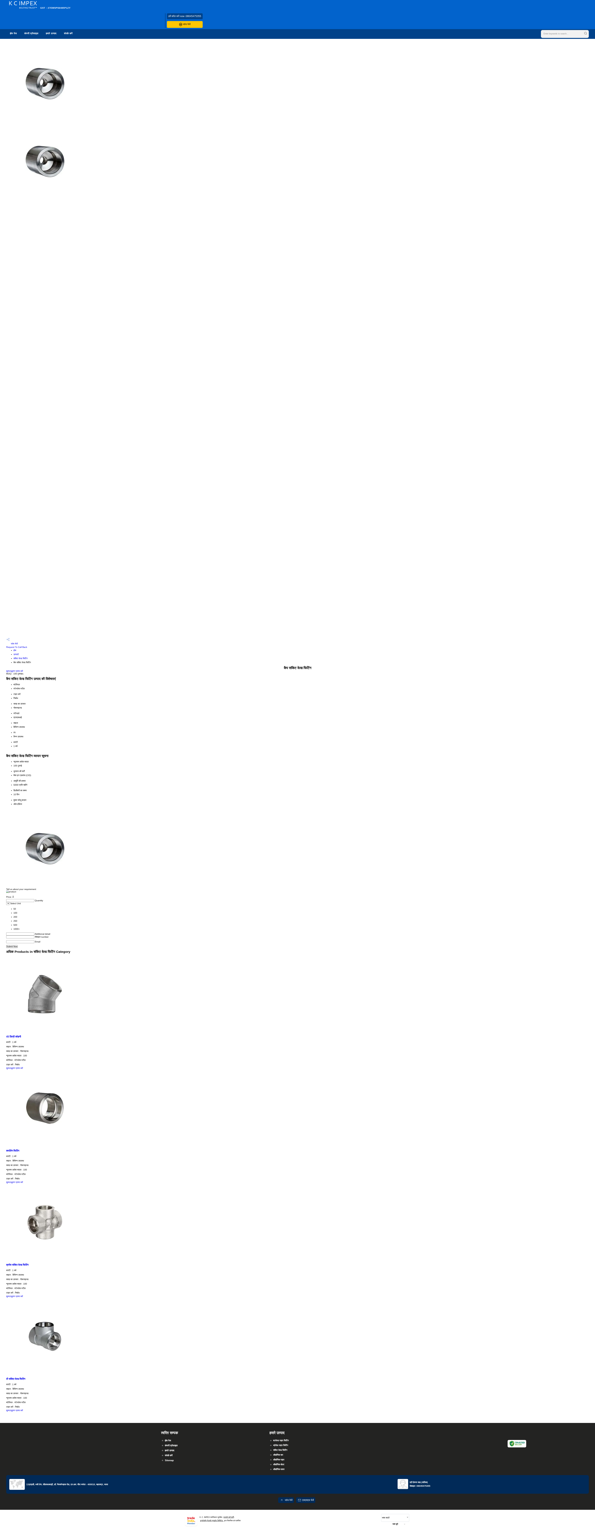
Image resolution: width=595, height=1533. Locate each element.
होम (14, 650)
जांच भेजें (186, 24)
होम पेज (13, 33)
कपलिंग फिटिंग (12, 1150)
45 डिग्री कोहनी (13, 1036)
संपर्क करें (68, 33)
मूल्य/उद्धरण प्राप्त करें (14, 671)
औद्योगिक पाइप (278, 1459)
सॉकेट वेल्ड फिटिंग (20, 658)
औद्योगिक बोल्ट (278, 1464)
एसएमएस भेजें (308, 1500)
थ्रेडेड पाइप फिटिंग (280, 1445)
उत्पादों (16, 654)
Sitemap (169, 1460)
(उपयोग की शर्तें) (228, 1517)
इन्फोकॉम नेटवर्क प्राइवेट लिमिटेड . (212, 1521)
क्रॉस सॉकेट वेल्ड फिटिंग (17, 1264)
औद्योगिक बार (278, 1455)
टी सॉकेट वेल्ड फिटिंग (15, 1378)
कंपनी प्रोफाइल (31, 33)
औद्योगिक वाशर (278, 1469)
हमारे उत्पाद (51, 33)
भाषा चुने (395, 1524)
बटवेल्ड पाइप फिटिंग (281, 1440)
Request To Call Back (16, 647)
